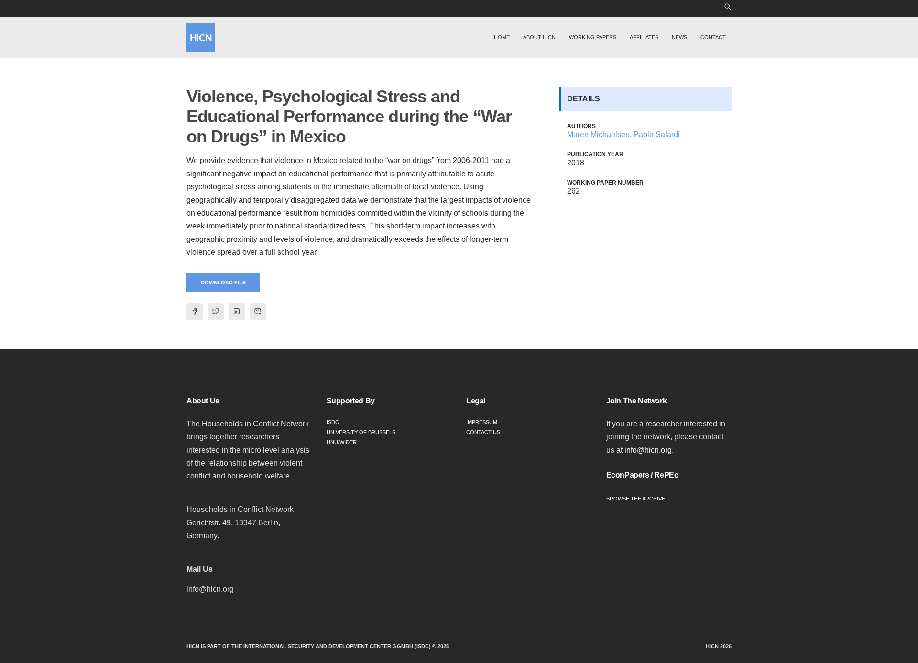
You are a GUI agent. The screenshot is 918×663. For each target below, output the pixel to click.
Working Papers (592, 37)
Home (502, 37)
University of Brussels (361, 432)
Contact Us (483, 432)
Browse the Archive (635, 498)
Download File (223, 282)
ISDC (333, 422)
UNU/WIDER (342, 442)
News (679, 37)
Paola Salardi (657, 134)
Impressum (481, 422)
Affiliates (644, 37)
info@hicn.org (648, 450)
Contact (713, 37)
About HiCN (539, 37)
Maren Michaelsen (598, 134)
